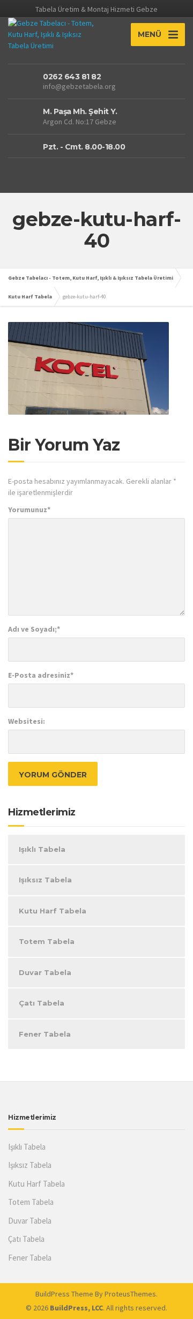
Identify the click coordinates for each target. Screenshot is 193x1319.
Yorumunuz (29, 509)
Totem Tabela (47, 941)
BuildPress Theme (64, 1294)
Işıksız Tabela (45, 879)
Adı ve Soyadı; (34, 629)
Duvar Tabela (45, 972)
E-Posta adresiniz (40, 675)
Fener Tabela (45, 1034)
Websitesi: (26, 721)
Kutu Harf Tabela (52, 910)
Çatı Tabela (41, 1003)
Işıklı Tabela (42, 849)
